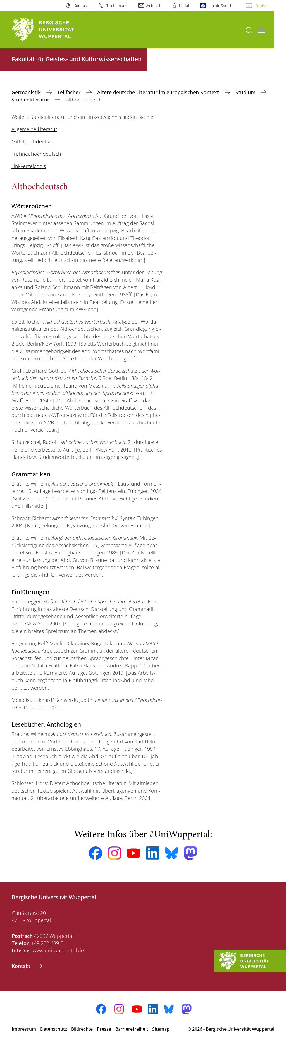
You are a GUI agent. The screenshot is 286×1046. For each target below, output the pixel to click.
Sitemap (161, 1029)
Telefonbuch (116, 5)
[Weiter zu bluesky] (171, 853)
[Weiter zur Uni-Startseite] (53, 30)
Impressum (24, 1029)
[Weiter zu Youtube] (133, 853)
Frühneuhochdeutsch (36, 153)
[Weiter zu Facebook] (95, 853)
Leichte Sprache (221, 5)
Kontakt (22, 966)
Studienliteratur (31, 99)
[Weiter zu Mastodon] (190, 853)
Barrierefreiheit (131, 1029)
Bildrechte (82, 1029)
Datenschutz (53, 1029)
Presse (104, 1029)
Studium (246, 92)
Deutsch (262, 5)
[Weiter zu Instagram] (114, 853)
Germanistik (26, 92)
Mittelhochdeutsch (32, 141)
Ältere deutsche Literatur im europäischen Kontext (158, 92)
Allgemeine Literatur (34, 129)
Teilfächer (69, 92)
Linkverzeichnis (28, 166)
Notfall (184, 5)
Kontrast (80, 5)
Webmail (153, 5)
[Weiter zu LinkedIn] (152, 853)
